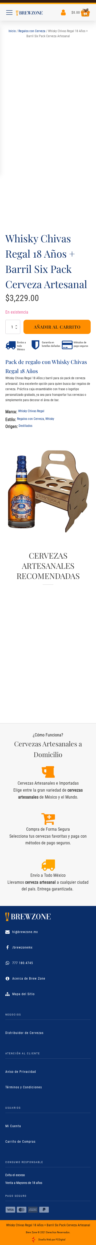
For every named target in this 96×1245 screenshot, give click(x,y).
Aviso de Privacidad (20, 1072)
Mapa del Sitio (23, 994)
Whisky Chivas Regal (31, 411)
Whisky (49, 419)
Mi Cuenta (13, 1126)
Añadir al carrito (57, 327)
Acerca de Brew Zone (28, 978)
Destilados (25, 426)
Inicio (12, 31)
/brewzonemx (22, 947)
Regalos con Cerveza (31, 31)
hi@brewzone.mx (25, 932)
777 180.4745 (22, 963)
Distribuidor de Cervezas (24, 1033)
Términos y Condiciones (23, 1087)
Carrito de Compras (20, 1142)
